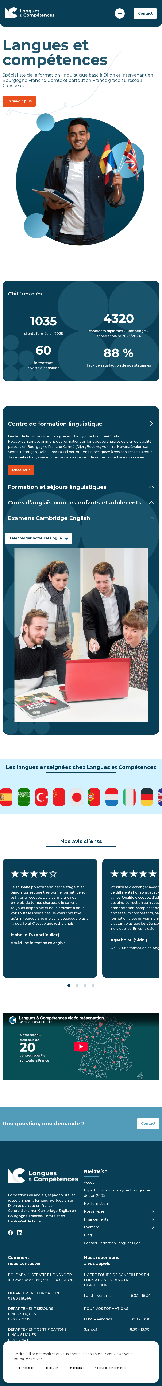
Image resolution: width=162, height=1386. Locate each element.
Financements (96, 1219)
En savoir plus (19, 101)
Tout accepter (25, 1367)
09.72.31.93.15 (19, 1319)
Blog (88, 1235)
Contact (145, 13)
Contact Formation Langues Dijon (112, 1243)
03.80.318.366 (19, 1298)
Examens (91, 1227)
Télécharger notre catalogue (35, 538)
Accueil (90, 1183)
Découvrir (21, 470)
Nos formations (96, 1204)
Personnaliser (76, 1367)
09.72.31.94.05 (19, 1340)
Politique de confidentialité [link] (110, 1367)
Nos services (94, 1211)
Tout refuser (50, 1367)
